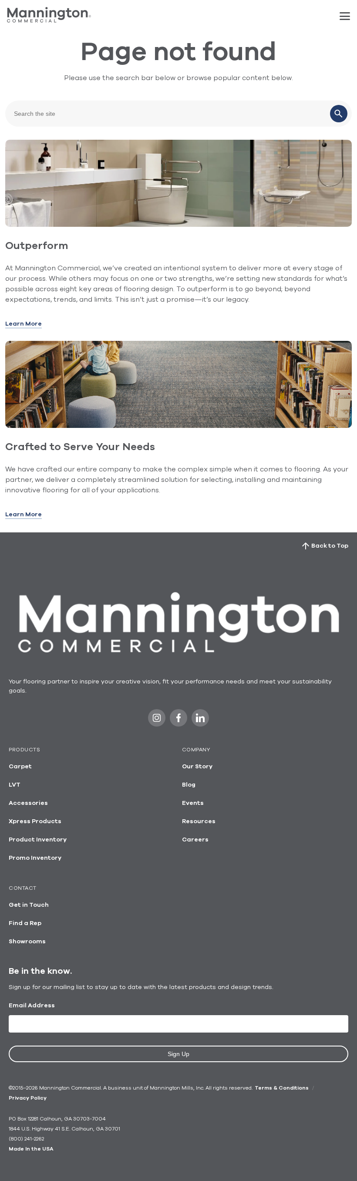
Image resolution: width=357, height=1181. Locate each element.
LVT (14, 785)
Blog (188, 785)
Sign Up (178, 1053)
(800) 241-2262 (26, 1138)
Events (193, 803)
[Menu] (345, 16)
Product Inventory (38, 840)
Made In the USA (31, 1148)
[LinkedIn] (200, 720)
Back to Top (329, 546)
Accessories (28, 803)
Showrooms (27, 942)
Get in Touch (29, 905)
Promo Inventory (35, 858)
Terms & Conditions (282, 1087)
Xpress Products (35, 821)
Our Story (197, 767)
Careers (195, 840)
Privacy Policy (28, 1097)
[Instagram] (156, 720)
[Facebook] (178, 720)
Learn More (23, 324)
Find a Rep (25, 923)
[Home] (49, 21)
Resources (199, 821)
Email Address (32, 1006)
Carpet (20, 767)
